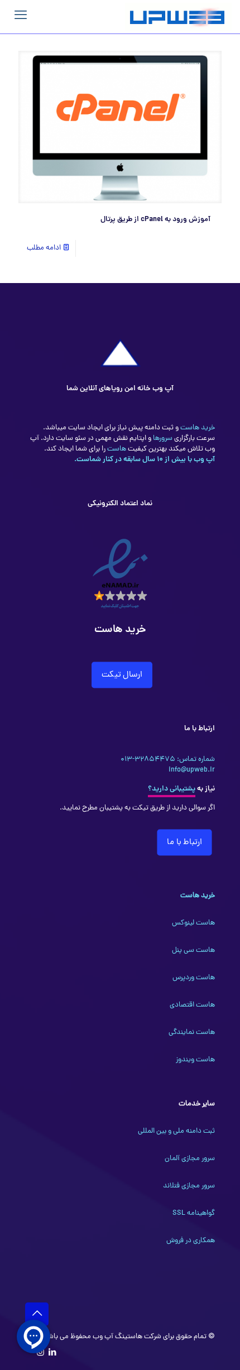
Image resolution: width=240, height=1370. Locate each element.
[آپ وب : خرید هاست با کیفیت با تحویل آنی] (178, 17)
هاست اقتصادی (192, 1005)
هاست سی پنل (193, 950)
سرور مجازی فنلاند (189, 1186)
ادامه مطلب (44, 248)
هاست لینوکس (193, 923)
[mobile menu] (20, 16)
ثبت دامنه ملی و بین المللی (176, 1131)
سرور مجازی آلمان (190, 1158)
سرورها (161, 438)
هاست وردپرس (193, 978)
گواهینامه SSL (193, 1213)
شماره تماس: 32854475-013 (168, 759)
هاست (115, 449)
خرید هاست (197, 428)
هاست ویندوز (195, 1060)
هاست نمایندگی (192, 1032)
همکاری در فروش (190, 1240)
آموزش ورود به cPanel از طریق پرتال (155, 220)
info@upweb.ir (192, 770)
